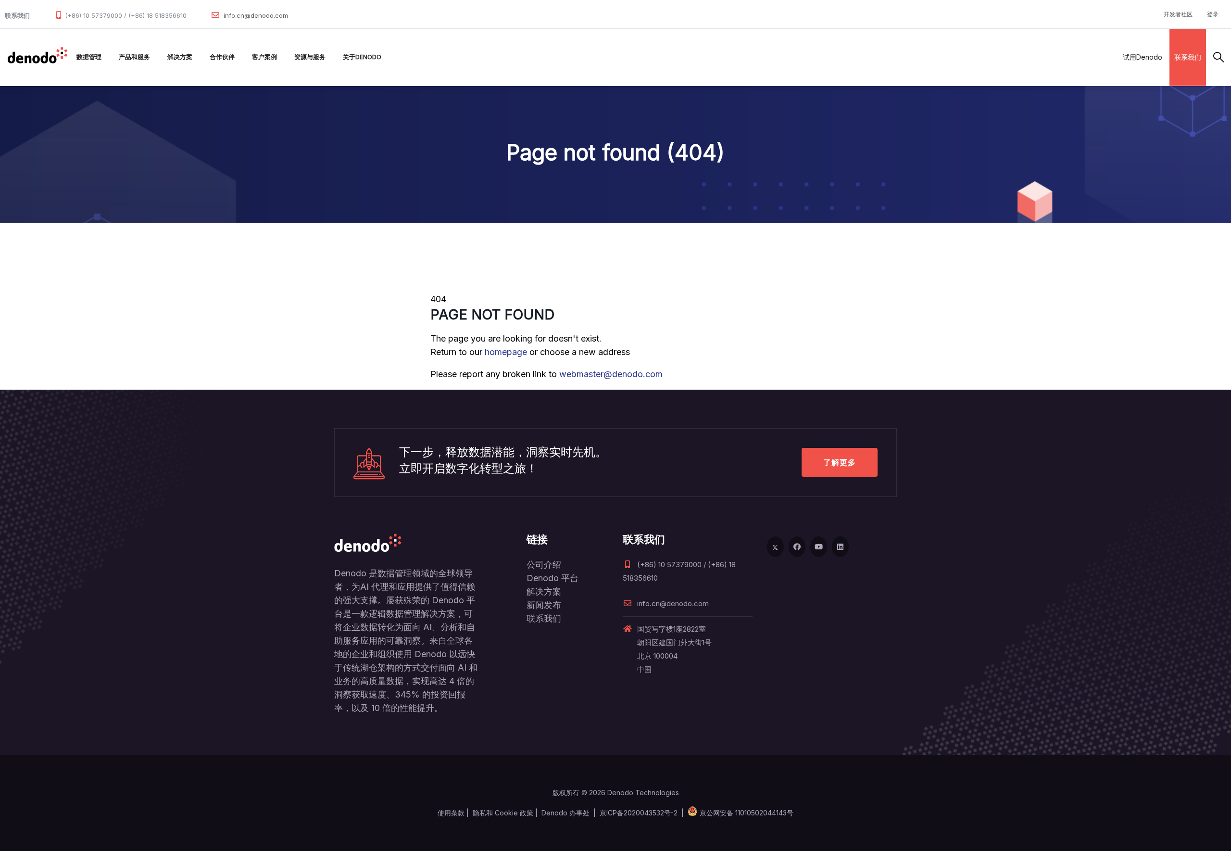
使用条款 (451, 813)
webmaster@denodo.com (611, 374)
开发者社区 (1178, 14)
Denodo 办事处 (565, 813)
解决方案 (179, 57)
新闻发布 (544, 605)
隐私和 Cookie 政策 (503, 813)
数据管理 (88, 57)
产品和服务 (134, 57)
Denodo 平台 (552, 578)
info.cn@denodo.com (256, 15)
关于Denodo (362, 57)
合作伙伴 (222, 57)
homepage (506, 352)
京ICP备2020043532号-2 (639, 813)
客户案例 (264, 57)
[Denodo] (37, 57)
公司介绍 (544, 564)
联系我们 (1187, 57)
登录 (1212, 14)
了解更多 (839, 462)
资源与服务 (310, 57)
